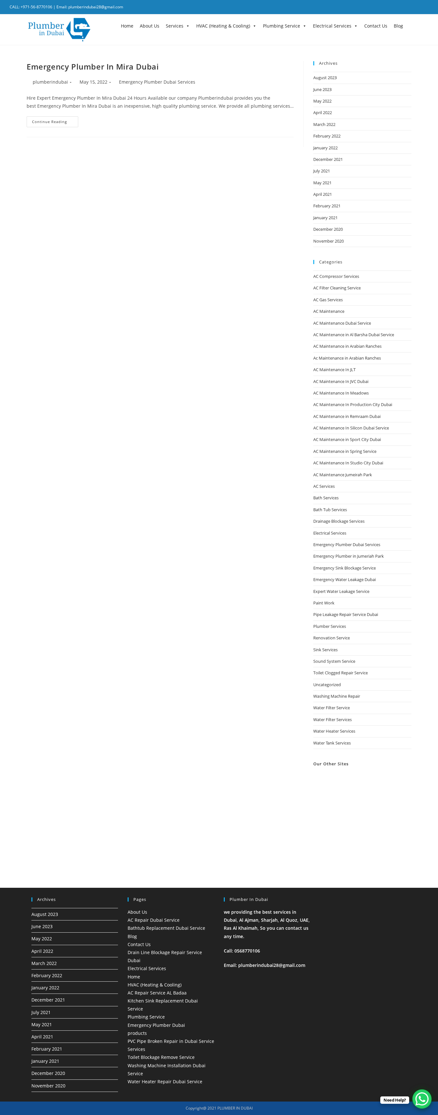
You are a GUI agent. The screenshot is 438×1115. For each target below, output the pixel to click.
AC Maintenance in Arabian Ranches (347, 346)
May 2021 (322, 183)
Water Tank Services (332, 743)
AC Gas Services (328, 300)
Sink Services (325, 650)
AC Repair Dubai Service (154, 920)
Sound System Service (334, 661)
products (137, 1033)
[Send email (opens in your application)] (425, 7)
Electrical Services (332, 26)
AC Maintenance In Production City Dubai (352, 404)
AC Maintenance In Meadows (341, 393)
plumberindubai (50, 82)
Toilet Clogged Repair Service (340, 673)
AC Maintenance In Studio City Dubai (348, 463)
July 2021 (321, 171)
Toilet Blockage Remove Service (161, 1057)
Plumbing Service (281, 26)
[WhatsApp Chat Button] (422, 1099)
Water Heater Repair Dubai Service (165, 1081)
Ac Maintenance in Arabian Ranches (347, 358)
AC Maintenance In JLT (334, 369)
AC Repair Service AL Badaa (157, 993)
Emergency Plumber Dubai (156, 1025)
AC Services (324, 486)
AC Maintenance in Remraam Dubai (347, 416)
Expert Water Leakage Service (341, 591)
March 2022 (324, 124)
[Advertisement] (362, 819)
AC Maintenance (328, 311)
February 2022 (327, 136)
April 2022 (322, 112)
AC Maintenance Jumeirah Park (342, 475)
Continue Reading (55, 120)
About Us (149, 26)
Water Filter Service (331, 708)
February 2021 (327, 206)
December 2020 (328, 229)
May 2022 (322, 101)
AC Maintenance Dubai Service (342, 323)
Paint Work (323, 603)
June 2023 (322, 89)
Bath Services (326, 498)
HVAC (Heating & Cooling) (223, 26)
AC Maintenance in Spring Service (344, 451)
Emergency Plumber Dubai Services (157, 82)
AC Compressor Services (336, 276)
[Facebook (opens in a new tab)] (401, 7)
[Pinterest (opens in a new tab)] (409, 7)
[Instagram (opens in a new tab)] (418, 7)
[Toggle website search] (411, 25)
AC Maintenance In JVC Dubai (340, 381)
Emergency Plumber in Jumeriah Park (348, 556)
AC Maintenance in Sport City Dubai (347, 439)
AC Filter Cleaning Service (337, 288)
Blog (398, 26)
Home (127, 26)
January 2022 (325, 148)
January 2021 (325, 218)
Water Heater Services (334, 731)
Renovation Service (331, 638)
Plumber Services (329, 626)
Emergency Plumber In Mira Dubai (93, 66)
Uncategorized (327, 684)
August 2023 (325, 77)
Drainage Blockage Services (339, 521)
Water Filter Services (332, 719)
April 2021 (322, 194)
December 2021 (328, 159)
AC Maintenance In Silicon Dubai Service (351, 428)
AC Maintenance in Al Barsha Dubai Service (353, 334)
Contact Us (375, 26)
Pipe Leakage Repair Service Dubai (345, 614)
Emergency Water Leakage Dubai (344, 579)
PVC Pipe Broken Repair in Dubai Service (171, 1041)
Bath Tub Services (330, 509)
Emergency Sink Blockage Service (344, 568)
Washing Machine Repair (336, 696)
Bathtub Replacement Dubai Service (166, 928)
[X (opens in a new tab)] (393, 7)
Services (174, 26)
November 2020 (328, 241)
